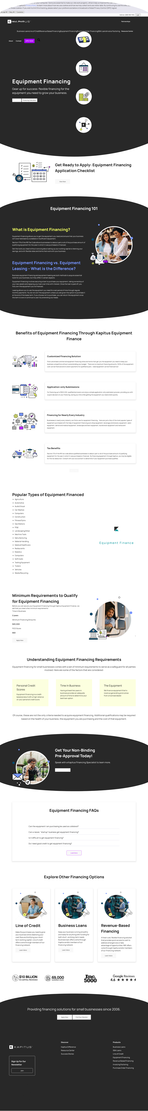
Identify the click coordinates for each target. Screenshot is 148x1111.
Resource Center (67, 1050)
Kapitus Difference (68, 1047)
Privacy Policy (31, 5)
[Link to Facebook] (21, 15)
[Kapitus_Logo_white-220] (21, 1047)
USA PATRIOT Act (94, 1068)
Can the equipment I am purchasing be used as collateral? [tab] (54, 826)
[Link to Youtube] (14, 15)
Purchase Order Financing (123, 1068)
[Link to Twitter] (115, 1082)
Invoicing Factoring (120, 1064)
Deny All (12, 12)
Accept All (4, 12)
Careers (90, 1057)
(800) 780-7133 (129, 15)
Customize (20, 12)
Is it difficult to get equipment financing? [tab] (46, 837)
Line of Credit (118, 1054)
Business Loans (119, 1047)
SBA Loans (117, 1050)
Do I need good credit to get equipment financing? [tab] (50, 843)
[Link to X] (11, 15)
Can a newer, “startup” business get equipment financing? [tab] (54, 832)
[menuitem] (12, 21)
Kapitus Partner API (94, 1064)
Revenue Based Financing (123, 1061)
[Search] (38, 41)
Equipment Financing (121, 1057)
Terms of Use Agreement (97, 1050)
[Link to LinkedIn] (8, 15)
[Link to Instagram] (17, 15)
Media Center (92, 1061)
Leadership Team (94, 1054)
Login (137, 15)
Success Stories (67, 1054)
